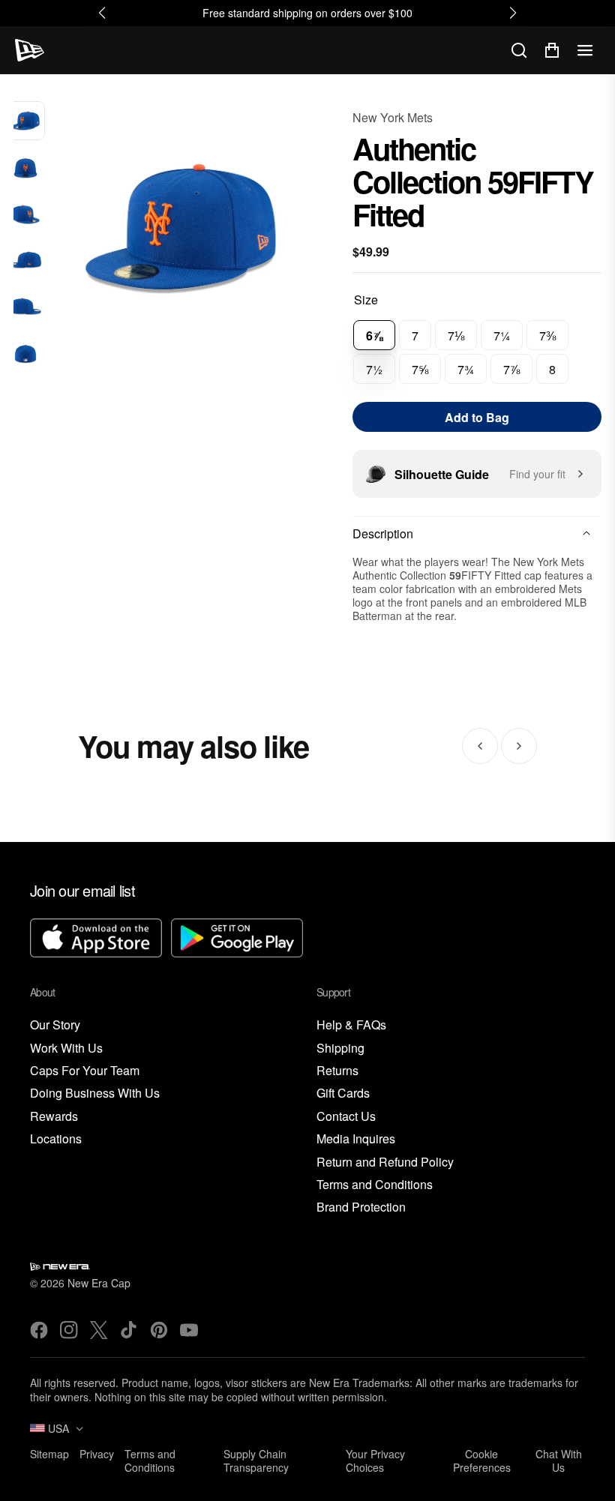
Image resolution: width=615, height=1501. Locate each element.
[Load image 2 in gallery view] (25, 167)
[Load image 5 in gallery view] (25, 307)
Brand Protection (361, 1207)
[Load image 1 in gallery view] (25, 120)
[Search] (519, 50)
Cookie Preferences (482, 1460)
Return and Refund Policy (385, 1162)
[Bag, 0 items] (552, 50)
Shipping (340, 1048)
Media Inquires (355, 1139)
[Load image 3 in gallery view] (25, 214)
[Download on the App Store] (96, 939)
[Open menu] (585, 50)
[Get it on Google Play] (237, 939)
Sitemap (49, 1454)
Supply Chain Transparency (256, 1460)
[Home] (29, 50)
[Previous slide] (480, 746)
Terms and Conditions (374, 1185)
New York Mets (392, 117)
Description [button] (382, 533)
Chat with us (559, 1460)
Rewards (54, 1117)
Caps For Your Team (85, 1071)
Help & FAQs (351, 1025)
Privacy (97, 1454)
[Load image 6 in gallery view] (25, 353)
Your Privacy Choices (375, 1460)
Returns (337, 1071)
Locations (56, 1139)
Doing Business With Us (95, 1093)
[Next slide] (519, 746)
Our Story (55, 1025)
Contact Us (346, 1117)
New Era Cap (99, 1282)
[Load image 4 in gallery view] (25, 260)
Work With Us (66, 1048)
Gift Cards (343, 1093)
